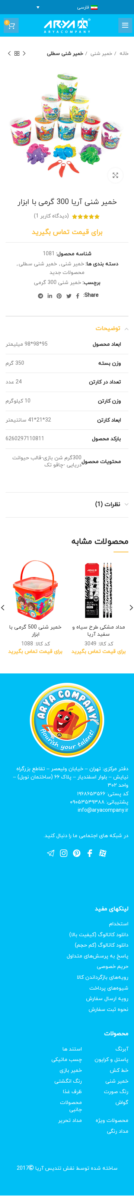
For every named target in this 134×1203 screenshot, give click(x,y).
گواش (121, 1102)
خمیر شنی (100, 53)
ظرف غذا (72, 1091)
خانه (123, 53)
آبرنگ (121, 1049)
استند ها (72, 1049)
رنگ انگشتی (68, 1081)
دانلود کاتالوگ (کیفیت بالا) (98, 934)
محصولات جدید (67, 272)
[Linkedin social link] (49, 296)
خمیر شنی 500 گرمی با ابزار (35, 631)
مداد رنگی (117, 1131)
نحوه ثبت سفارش (108, 1009)
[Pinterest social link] (59, 296)
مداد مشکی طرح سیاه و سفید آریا (98, 631)
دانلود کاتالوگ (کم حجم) (101, 945)
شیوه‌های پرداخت (108, 988)
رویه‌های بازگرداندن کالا (102, 977)
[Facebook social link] (78, 296)
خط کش (119, 1070)
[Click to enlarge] (115, 175)
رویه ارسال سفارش (107, 998)
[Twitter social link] (69, 296)
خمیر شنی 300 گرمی (57, 282)
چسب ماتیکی (66, 1059)
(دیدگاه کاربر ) (51, 216)
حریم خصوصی (112, 966)
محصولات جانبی (71, 1106)
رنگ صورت (116, 1091)
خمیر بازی (71, 1070)
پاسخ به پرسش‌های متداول (97, 956)
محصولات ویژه (112, 1120)
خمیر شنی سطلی (65, 53)
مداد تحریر (70, 1120)
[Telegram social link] (40, 296)
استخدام (118, 924)
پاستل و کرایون (111, 1059)
